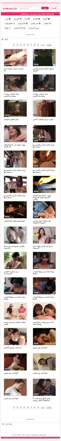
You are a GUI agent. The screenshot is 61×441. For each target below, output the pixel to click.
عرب (7, 19)
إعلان (23, 435)
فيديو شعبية (50, 14)
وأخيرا (49, 45)
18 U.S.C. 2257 (17, 435)
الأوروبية (17, 19)
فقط (7, 28)
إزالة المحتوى (42, 435)
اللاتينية (35, 19)
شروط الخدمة (34, 435)
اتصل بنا (28, 435)
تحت (42, 45)
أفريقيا (45, 19)
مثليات (46, 23)
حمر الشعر (35, 23)
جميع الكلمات (24, 14)
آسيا (26, 19)
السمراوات (22, 23)
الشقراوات (9, 23)
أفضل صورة (41, 14)
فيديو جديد (33, 14)
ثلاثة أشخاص (18, 28)
